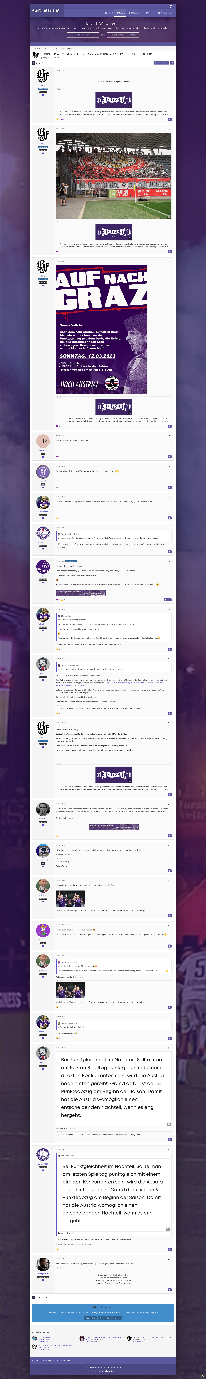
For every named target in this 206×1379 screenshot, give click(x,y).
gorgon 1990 (77, 1244)
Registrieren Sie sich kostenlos (107, 1312)
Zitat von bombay (68, 1155)
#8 (170, 561)
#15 (170, 925)
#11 (170, 722)
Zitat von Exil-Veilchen (70, 534)
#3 (170, 261)
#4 (170, 435)
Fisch (40, 1339)
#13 (170, 845)
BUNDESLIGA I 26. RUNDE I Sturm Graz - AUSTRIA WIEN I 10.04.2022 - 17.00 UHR (72, 1345)
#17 (170, 1016)
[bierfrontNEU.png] (113, 100)
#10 (170, 659)
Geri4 (87, 1339)
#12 (170, 804)
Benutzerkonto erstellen (110, 1318)
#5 (170, 466)
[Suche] (171, 6)
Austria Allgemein (44, 1341)
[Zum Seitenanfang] (202, 1376)
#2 (170, 129)
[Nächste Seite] (46, 63)
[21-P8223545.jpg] (114, 176)
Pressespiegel (44, 1337)
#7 (170, 527)
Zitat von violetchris (69, 1023)
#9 (170, 609)
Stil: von (103, 1371)
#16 (170, 955)
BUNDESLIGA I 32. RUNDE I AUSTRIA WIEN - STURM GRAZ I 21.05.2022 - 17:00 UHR (167, 1337)
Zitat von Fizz (66, 616)
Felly (45, 57)
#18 (170, 1048)
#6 (170, 497)
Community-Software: (103, 1367)
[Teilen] (172, 63)
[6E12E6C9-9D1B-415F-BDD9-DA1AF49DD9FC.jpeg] (114, 1088)
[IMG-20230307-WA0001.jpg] (102, 329)
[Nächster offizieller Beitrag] (170, 599)
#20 (170, 1259)
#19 (170, 1149)
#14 (170, 880)
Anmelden (90, 1318)
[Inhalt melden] (170, 119)
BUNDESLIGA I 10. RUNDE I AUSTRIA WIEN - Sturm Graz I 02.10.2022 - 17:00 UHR (119, 1337)
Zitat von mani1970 (69, 962)
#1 (170, 70)
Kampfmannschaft (91, 1341)
